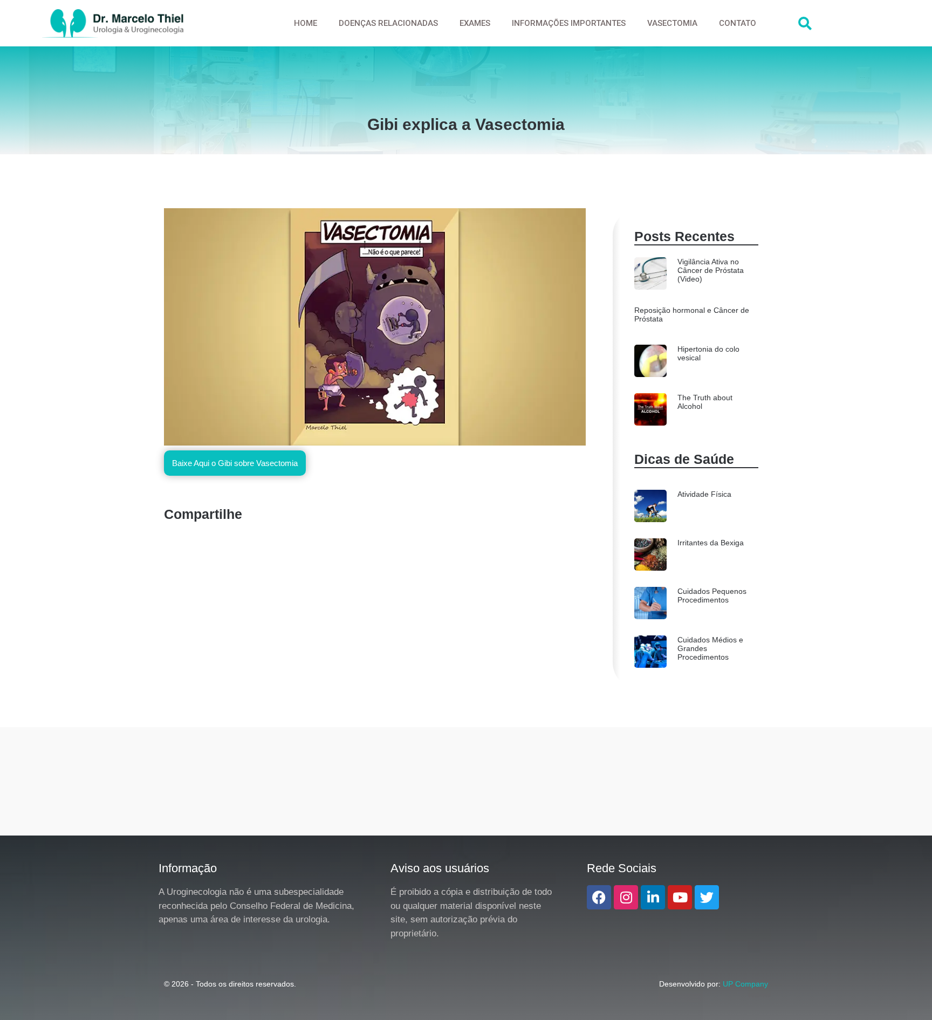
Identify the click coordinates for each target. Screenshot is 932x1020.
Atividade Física (704, 494)
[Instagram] (626, 897)
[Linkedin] (653, 897)
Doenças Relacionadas (388, 23)
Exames (475, 23)
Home (305, 23)
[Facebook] (599, 897)
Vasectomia (672, 23)
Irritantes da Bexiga (710, 542)
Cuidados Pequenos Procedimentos (711, 595)
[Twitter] (707, 897)
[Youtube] (680, 897)
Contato (737, 23)
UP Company (745, 984)
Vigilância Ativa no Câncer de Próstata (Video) (710, 270)
